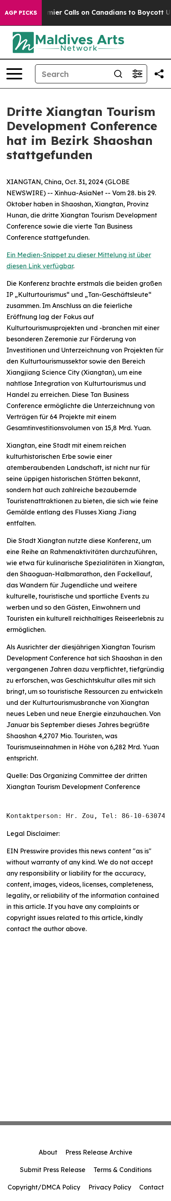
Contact (151, 1187)
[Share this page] (159, 74)
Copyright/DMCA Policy (44, 1187)
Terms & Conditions (122, 1170)
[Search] (118, 74)
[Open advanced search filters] (137, 74)
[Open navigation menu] (14, 74)
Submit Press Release (53, 1170)
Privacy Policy (109, 1187)
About (48, 1152)
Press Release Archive (98, 1152)
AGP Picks (21, 12)
